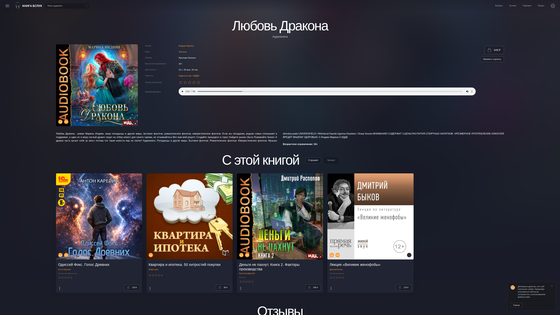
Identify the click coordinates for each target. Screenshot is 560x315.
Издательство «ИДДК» (189, 76)
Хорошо (516, 305)
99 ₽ (226, 287)
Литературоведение (337, 273)
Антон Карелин (64, 269)
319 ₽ (134, 287)
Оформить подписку (492, 59)
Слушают (313, 160)
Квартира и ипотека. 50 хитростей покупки (184, 264)
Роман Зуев (153, 269)
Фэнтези (183, 52)
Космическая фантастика (67, 273)
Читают (331, 160)
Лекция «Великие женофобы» (355, 264)
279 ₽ (406, 287)
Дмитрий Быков (336, 269)
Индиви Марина (186, 46)
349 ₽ (497, 50)
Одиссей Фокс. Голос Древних (84, 264)
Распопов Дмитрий (247, 273)
